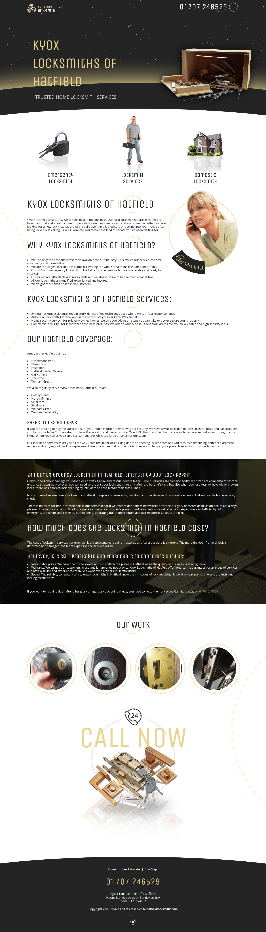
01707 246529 (208, 591)
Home (112, 869)
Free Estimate (130, 869)
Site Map (151, 869)
